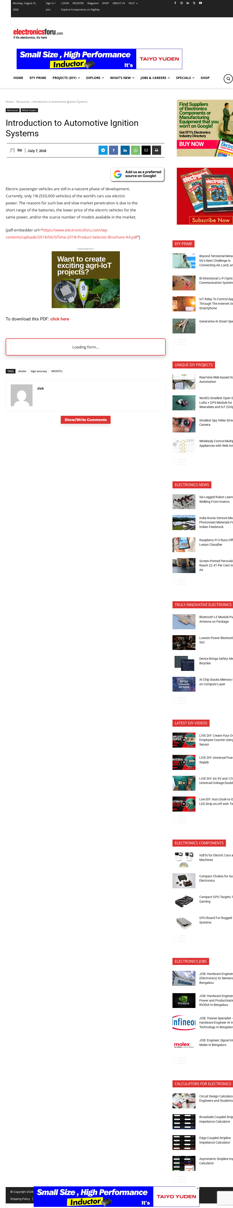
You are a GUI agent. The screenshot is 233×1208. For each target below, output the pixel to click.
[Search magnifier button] (228, 78)
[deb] (13, 150)
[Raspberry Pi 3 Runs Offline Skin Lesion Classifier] (183, 544)
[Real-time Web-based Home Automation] (183, 381)
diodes (22, 371)
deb (20, 150)
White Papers (29, 110)
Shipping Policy (20, 1198)
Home (9, 102)
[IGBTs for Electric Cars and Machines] (183, 860)
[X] (194, 3)
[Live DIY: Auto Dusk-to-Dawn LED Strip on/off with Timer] (183, 804)
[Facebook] (175, 3)
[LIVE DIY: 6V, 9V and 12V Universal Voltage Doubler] (183, 783)
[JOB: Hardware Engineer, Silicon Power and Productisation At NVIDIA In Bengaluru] (183, 1000)
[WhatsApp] (135, 150)
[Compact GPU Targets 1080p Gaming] (183, 901)
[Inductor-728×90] (99, 68)
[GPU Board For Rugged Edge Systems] (183, 922)
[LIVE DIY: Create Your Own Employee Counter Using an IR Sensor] (183, 740)
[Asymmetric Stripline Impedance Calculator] (183, 1163)
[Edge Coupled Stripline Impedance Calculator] (183, 1142)
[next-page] (182, 342)
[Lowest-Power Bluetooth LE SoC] (183, 642)
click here (59, 319)
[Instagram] (181, 3)
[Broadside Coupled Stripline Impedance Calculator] (183, 1121)
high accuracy (39, 371)
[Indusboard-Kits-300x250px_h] (86, 306)
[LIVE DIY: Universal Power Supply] (183, 762)
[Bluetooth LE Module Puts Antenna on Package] (183, 621)
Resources (23, 102)
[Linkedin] (187, 3)
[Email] (146, 150)
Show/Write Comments (86, 419)
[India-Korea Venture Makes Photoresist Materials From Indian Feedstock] (183, 522)
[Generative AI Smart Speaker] (183, 326)
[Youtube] (200, 3)
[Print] (156, 150)
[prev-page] (175, 342)
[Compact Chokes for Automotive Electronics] (183, 880)
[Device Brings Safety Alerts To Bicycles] (183, 663)
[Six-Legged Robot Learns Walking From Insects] (183, 501)
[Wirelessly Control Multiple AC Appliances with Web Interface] (183, 445)
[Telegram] (103, 150)
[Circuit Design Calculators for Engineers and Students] (183, 1100)
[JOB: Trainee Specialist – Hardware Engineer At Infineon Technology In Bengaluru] (183, 1022)
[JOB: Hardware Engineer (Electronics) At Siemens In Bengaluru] (183, 978)
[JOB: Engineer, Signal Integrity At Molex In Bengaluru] (183, 1045)
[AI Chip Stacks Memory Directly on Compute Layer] (183, 684)
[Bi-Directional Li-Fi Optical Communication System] (183, 283)
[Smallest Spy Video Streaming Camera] (183, 424)
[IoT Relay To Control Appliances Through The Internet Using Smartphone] (183, 303)
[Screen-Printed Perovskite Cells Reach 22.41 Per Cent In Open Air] (183, 565)
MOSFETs (56, 371)
